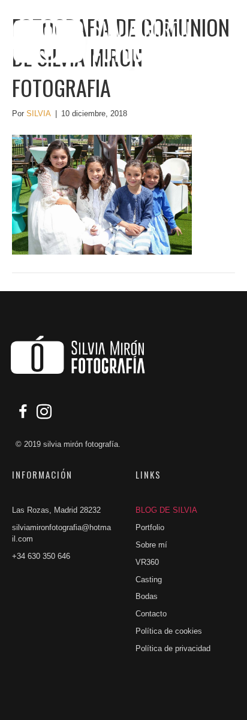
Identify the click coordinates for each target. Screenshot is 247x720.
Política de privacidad (172, 648)
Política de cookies (168, 631)
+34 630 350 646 (41, 556)
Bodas (146, 596)
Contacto (151, 613)
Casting (148, 579)
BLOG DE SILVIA (166, 510)
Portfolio (149, 527)
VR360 (147, 562)
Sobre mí (151, 544)
